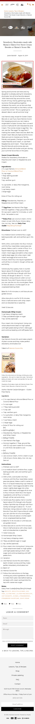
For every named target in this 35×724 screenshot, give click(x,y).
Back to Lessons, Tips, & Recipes (18, 651)
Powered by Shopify (25, 714)
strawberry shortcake (10, 598)
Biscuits (8, 591)
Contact (17, 684)
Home (6, 11)
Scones (15, 596)
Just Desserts (7, 596)
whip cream (24, 598)
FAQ (17, 680)
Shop (17, 671)
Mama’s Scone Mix (16, 348)
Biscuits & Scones (18, 591)
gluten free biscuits (24, 593)
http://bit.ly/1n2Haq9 (14, 226)
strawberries (25, 596)
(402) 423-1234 (17, 698)
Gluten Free (10, 593)
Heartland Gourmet (14, 714)
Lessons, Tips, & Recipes (16, 11)
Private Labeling (18, 675)
